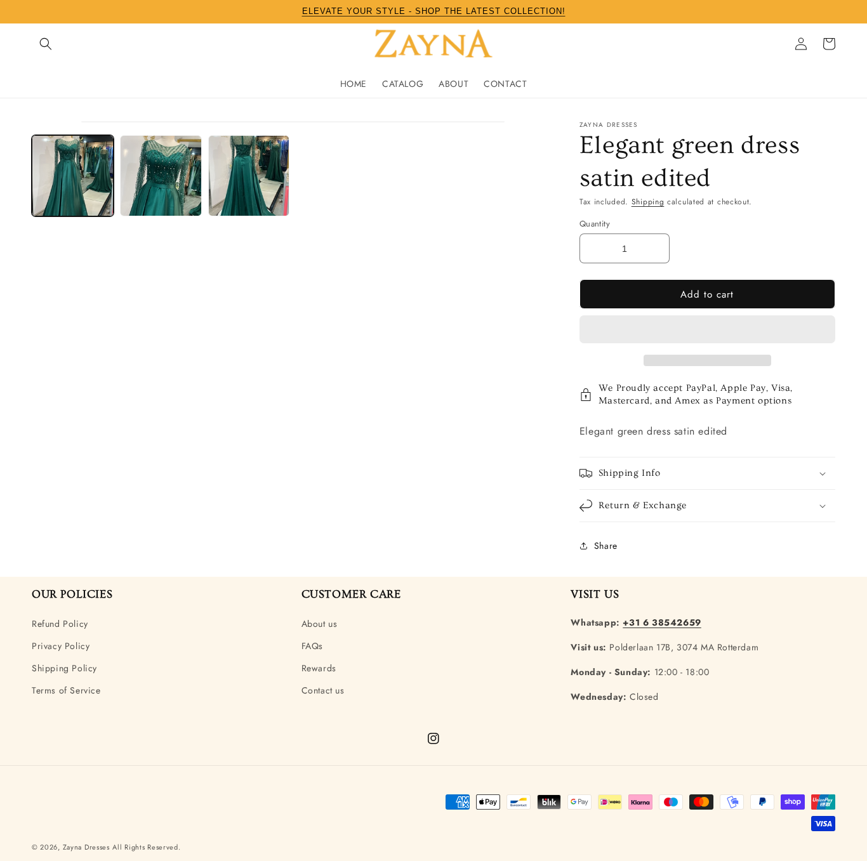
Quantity (594, 224)
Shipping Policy (64, 668)
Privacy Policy (60, 646)
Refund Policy (60, 623)
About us (319, 623)
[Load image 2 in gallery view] (161, 176)
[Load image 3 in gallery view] (249, 176)
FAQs (312, 646)
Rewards (318, 668)
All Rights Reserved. (146, 847)
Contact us (323, 690)
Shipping (648, 201)
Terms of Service (66, 690)
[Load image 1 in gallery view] (73, 176)
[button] (707, 330)
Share (606, 545)
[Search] (46, 44)
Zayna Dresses (86, 847)
